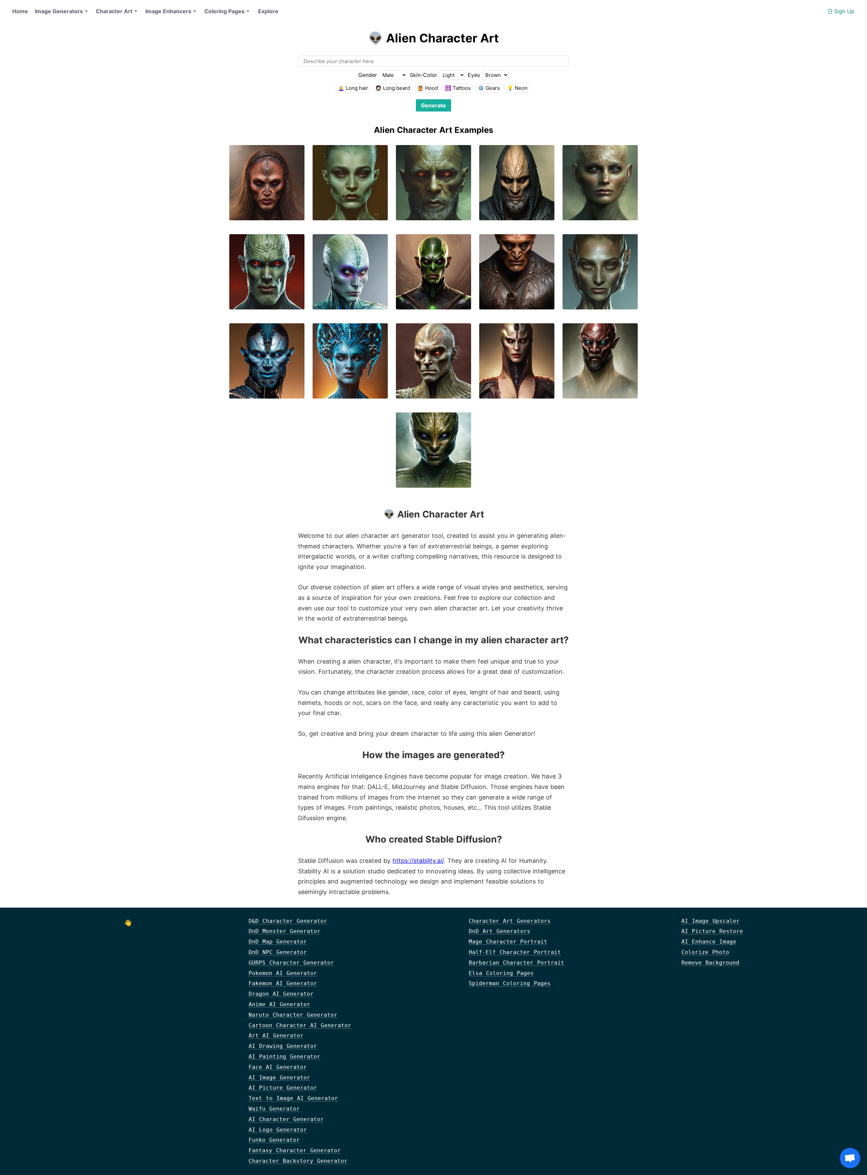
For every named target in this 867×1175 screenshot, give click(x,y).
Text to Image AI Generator (293, 1098)
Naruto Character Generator (293, 1015)
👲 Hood (427, 88)
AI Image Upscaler (710, 921)
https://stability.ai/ (418, 860)
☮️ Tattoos (458, 88)
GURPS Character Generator (291, 962)
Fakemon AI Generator (283, 983)
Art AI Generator (276, 1035)
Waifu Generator (274, 1109)
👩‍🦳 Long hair (353, 88)
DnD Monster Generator (284, 931)
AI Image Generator (279, 1077)
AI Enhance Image (708, 941)
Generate (433, 105)
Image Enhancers (168, 11)
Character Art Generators (510, 921)
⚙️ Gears (489, 88)
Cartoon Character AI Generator (300, 1025)
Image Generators (59, 11)
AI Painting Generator (284, 1056)
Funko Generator (274, 1140)
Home (20, 11)
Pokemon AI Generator (283, 973)
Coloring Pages (224, 11)
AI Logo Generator (278, 1130)
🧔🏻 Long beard (392, 88)
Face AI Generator (278, 1067)
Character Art (114, 11)
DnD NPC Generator (278, 952)
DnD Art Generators (499, 931)
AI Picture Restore (712, 931)
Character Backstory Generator (298, 1161)
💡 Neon (517, 88)
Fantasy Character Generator (295, 1150)
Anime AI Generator (279, 1004)
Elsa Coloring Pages (501, 973)
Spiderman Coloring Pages (510, 983)
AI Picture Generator (283, 1088)
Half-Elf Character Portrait (515, 952)
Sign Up (844, 11)
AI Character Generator (286, 1119)
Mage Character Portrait (508, 941)
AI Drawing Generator (283, 1046)
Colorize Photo (705, 952)
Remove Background (710, 962)
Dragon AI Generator (281, 994)
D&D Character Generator (288, 921)
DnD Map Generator (278, 941)
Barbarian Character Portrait (516, 962)
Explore (268, 11)
